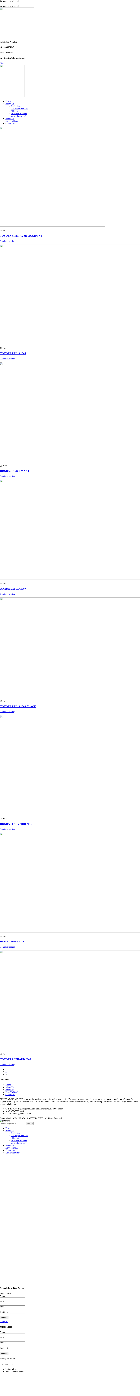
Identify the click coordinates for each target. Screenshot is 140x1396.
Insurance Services (19, 113)
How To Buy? (11, 1092)
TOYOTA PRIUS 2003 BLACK (18, 706)
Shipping (15, 111)
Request (4, 1318)
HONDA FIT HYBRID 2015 (16, 824)
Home (8, 1085)
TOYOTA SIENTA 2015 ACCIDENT (21, 235)
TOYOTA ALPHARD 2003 (15, 1059)
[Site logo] (17, 39)
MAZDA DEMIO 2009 (13, 588)
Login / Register (12, 1153)
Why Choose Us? (18, 116)
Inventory (9, 1089)
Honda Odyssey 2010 (12, 941)
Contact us (10, 1094)
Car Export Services (19, 108)
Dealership (15, 106)
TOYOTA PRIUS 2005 (13, 353)
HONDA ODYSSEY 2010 (14, 471)
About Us (9, 1087)
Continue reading (7, 241)
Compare (4, 1321)
